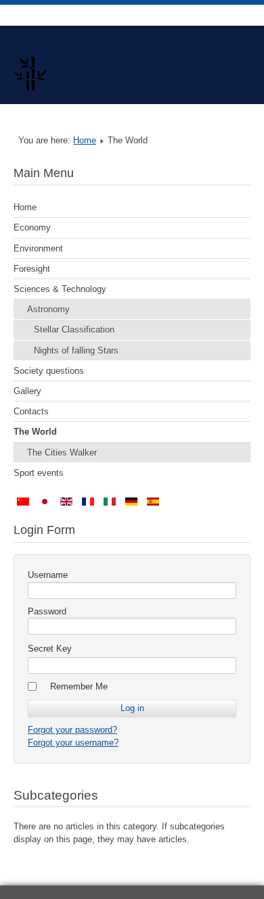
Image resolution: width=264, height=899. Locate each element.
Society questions (49, 371)
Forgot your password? (72, 730)
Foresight (32, 269)
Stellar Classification (74, 329)
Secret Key (50, 648)
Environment (38, 248)
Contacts (31, 411)
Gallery (27, 391)
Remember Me (79, 686)
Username (48, 575)
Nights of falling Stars (76, 350)
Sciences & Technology (60, 289)
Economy (32, 227)
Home (84, 140)
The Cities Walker (62, 452)
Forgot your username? (73, 742)
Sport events (39, 473)
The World (35, 432)
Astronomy (48, 309)
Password (47, 611)
